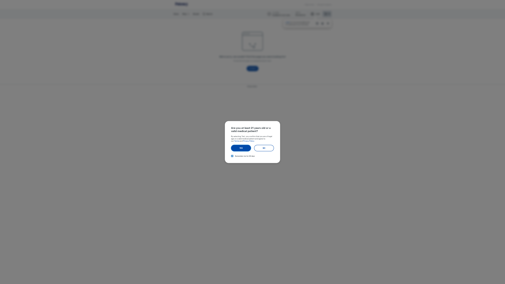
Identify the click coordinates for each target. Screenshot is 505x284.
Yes (241, 148)
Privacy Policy (248, 141)
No (264, 148)
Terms (236, 141)
